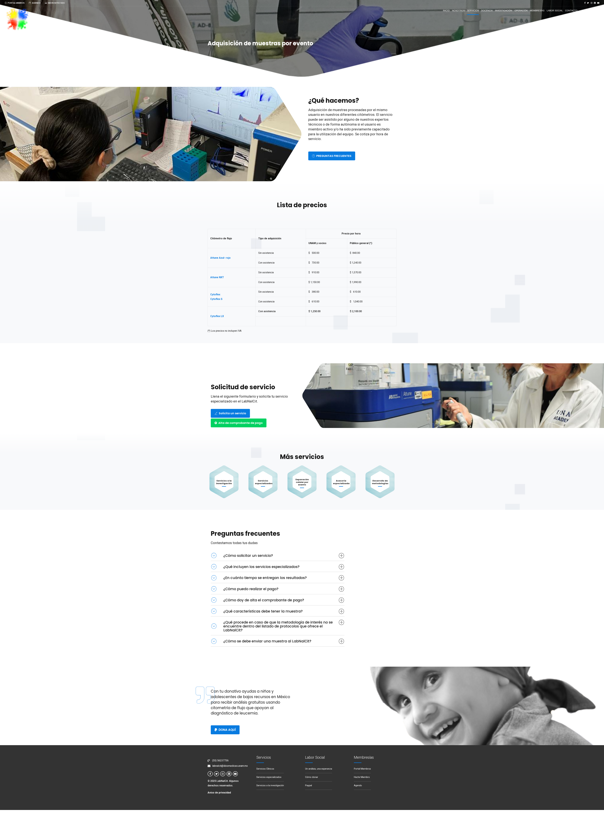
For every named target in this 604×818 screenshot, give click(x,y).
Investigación (503, 10)
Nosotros (458, 10)
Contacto (571, 10)
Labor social (555, 10)
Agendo (358, 785)
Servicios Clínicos (265, 768)
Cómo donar (311, 777)
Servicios (473, 10)
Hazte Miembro (362, 777)
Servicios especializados (264, 482)
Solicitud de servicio (243, 387)
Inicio (446, 10)
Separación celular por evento (302, 482)
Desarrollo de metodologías (380, 482)
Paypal (308, 785)
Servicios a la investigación (224, 482)
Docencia (487, 10)
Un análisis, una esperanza (318, 768)
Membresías (537, 10)
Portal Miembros (362, 768)
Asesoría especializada (341, 482)
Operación (521, 10)
